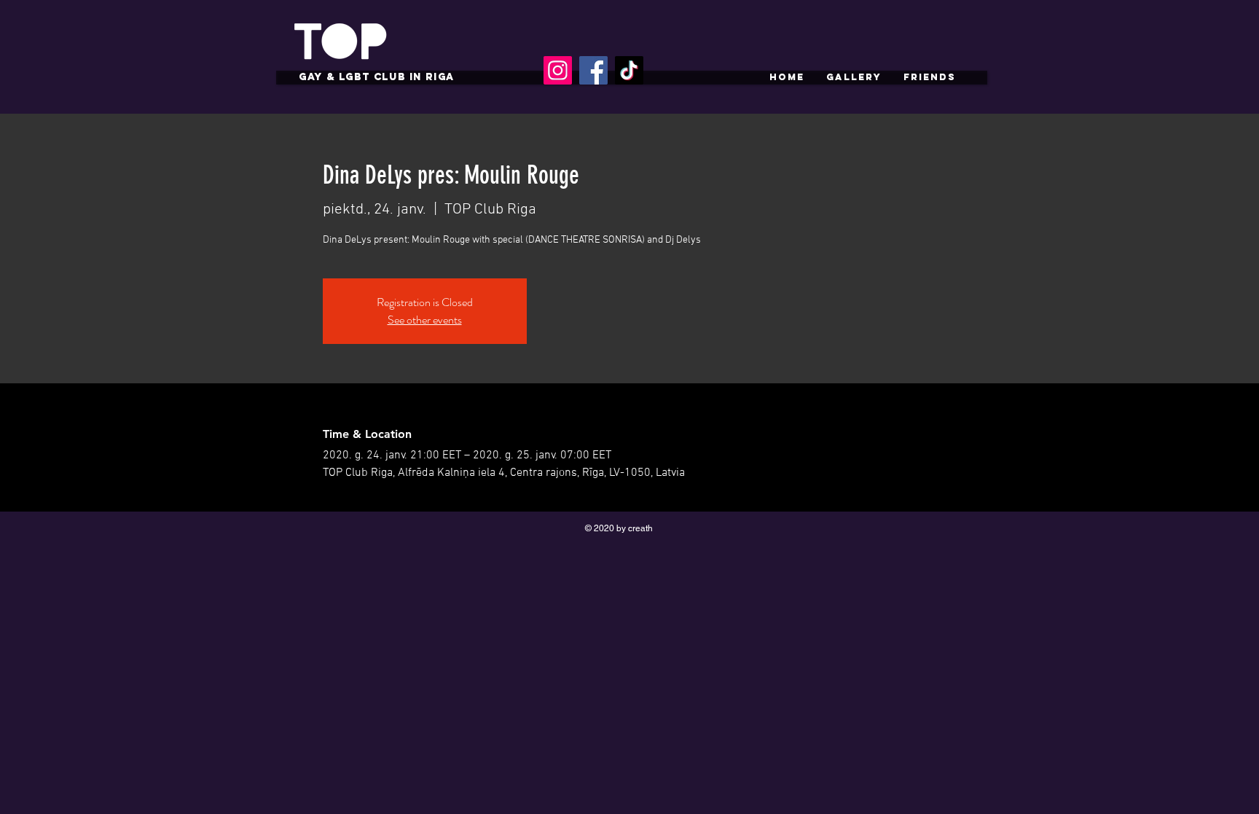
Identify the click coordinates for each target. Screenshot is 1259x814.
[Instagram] (558, 70)
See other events (425, 319)
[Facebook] (593, 70)
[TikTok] (629, 70)
